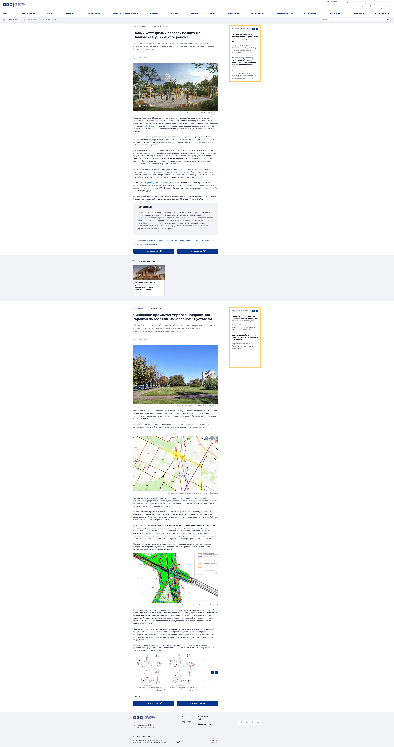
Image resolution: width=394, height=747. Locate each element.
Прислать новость (51, 19)
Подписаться (31, 19)
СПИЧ (212, 13)
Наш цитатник (335, 13)
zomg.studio (214, 742)
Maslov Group (148, 126)
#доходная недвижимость (204, 240)
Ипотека (50, 13)
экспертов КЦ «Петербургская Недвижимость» (161, 183)
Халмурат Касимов (140, 26)
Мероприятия (233, 13)
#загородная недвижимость (144, 240)
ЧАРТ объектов (28, 13)
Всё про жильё (93, 13)
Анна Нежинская (139, 308)
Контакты (186, 717)
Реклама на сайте (203, 718)
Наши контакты (382, 13)
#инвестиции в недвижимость (145, 244)
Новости (6, 13)
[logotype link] (14, 5)
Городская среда (257, 13)
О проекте (186, 722)
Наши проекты (310, 13)
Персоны (174, 13)
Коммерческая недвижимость (125, 13)
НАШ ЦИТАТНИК (331, 2)
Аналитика (70, 13)
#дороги (136, 696)
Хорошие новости (240, 311)
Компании (154, 13)
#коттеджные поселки (183, 240)
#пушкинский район (165, 240)
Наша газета (358, 13)
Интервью (194, 13)
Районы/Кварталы (285, 13)
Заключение (150, 411)
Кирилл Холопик (385, 8)
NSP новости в (152, 251)
